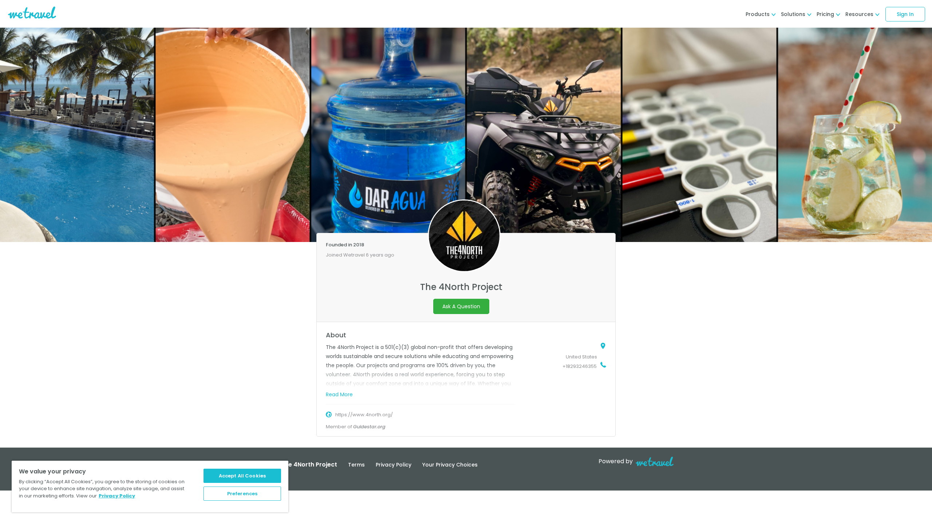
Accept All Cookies (242, 475)
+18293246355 (579, 366)
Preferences (242, 493)
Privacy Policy (393, 464)
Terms (356, 464)
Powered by (616, 461)
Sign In (905, 14)
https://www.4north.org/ (364, 414)
